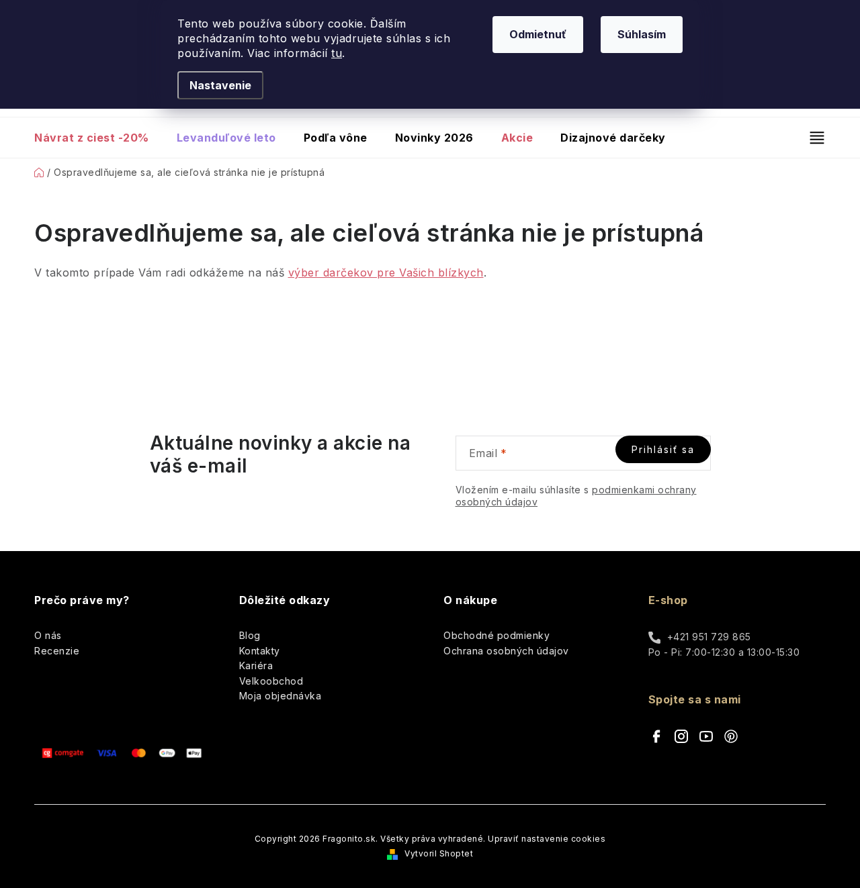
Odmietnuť (537, 34)
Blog (250, 635)
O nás (48, 635)
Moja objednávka (280, 695)
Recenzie (56, 650)
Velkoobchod (271, 681)
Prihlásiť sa (663, 449)
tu (336, 53)
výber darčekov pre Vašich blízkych (386, 272)
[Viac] (811, 137)
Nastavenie (220, 85)
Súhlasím (641, 34)
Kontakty (259, 650)
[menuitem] (98, 137)
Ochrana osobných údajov (506, 650)
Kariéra (256, 665)
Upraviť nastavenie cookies (546, 839)
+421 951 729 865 (709, 636)
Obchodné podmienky (496, 635)
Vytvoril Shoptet (438, 853)
